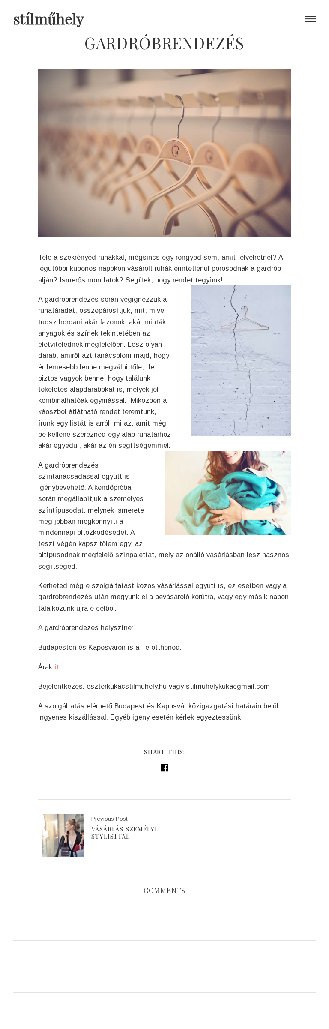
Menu (310, 19)
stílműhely (48, 18)
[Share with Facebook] (164, 769)
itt (57, 667)
